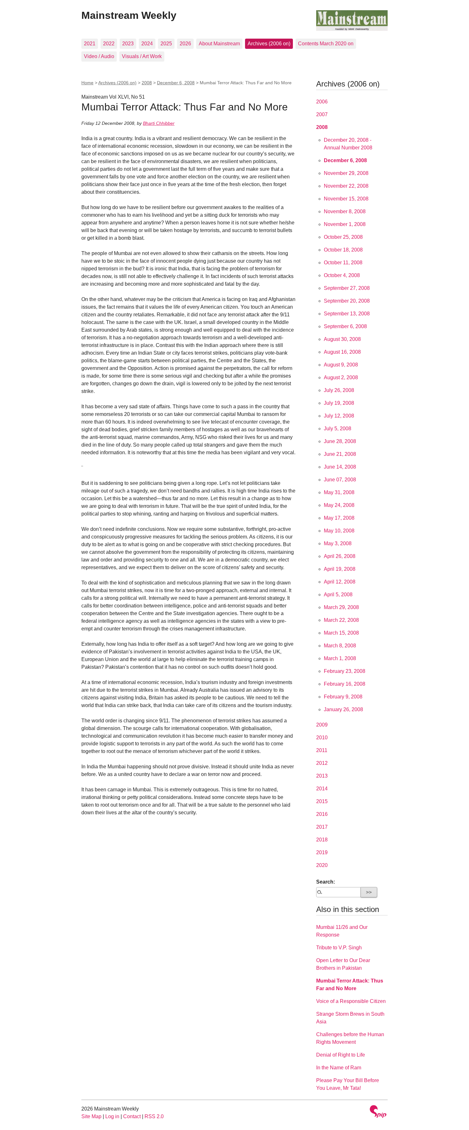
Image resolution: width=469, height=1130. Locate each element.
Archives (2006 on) (269, 43)
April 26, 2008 (339, 556)
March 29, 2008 (341, 607)
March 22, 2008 (341, 620)
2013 (322, 776)
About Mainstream (219, 43)
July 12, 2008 (339, 415)
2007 (322, 114)
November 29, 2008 (346, 173)
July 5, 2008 (337, 428)
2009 (322, 724)
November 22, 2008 (346, 186)
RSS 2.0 (154, 1116)
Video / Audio (99, 56)
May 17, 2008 (339, 518)
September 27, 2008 (347, 288)
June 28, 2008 (340, 441)
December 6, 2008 (176, 82)
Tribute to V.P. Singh (339, 947)
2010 (322, 737)
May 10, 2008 (339, 530)
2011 (321, 750)
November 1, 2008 (345, 224)
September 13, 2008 (347, 313)
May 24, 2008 (339, 505)
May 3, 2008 (338, 543)
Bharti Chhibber (159, 123)
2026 (185, 43)
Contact (132, 1116)
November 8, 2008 (345, 211)
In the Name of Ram (338, 1067)
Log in (112, 1116)
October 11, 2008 (343, 262)
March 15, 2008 (341, 633)
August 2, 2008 (341, 377)
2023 (128, 43)
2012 (322, 763)
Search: (325, 882)
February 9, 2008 (343, 696)
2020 (322, 865)
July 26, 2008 (339, 390)
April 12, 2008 (339, 581)
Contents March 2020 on (326, 43)
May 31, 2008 (339, 492)
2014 (322, 788)
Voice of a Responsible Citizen (351, 1001)
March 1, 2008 (340, 658)
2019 (322, 852)
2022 (109, 43)
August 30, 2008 (342, 339)
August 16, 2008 (342, 352)
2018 (322, 839)
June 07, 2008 (340, 479)
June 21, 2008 (340, 454)
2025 (166, 43)
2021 (89, 43)
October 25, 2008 (343, 237)
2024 (147, 43)
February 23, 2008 (344, 671)
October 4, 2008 (342, 275)
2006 (322, 101)
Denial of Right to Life (340, 1055)
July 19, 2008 (339, 403)
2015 (322, 801)
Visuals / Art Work (142, 56)
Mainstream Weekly (128, 15)
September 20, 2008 (347, 301)
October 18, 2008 (343, 249)
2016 (322, 814)
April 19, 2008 (339, 569)
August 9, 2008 (341, 364)
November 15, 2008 (346, 198)
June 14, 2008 (340, 467)
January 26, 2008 (343, 709)
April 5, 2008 (338, 594)
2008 (147, 82)
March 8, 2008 (340, 645)
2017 (322, 827)
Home (87, 82)
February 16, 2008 (344, 684)
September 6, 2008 (345, 326)
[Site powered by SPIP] (378, 1112)
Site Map (91, 1116)
